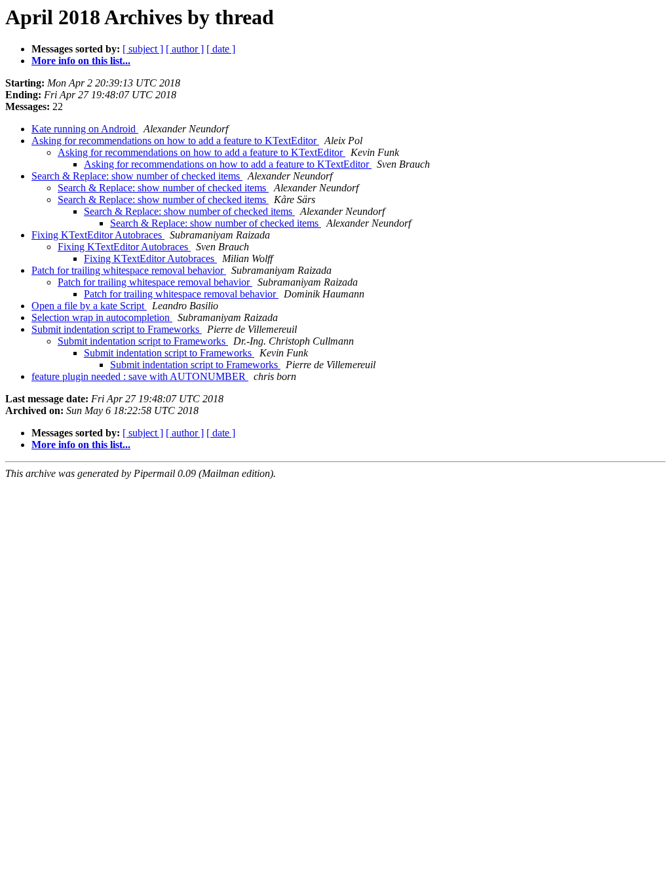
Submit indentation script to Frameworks (116, 329)
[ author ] (185, 48)
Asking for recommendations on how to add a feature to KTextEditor (175, 140)
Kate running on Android (84, 128)
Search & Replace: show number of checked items (136, 175)
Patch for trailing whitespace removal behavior (128, 270)
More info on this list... (80, 60)
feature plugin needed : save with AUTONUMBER (139, 376)
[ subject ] (143, 48)
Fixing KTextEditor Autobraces (97, 234)
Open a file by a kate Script (89, 305)
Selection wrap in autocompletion (101, 317)
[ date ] (220, 48)
